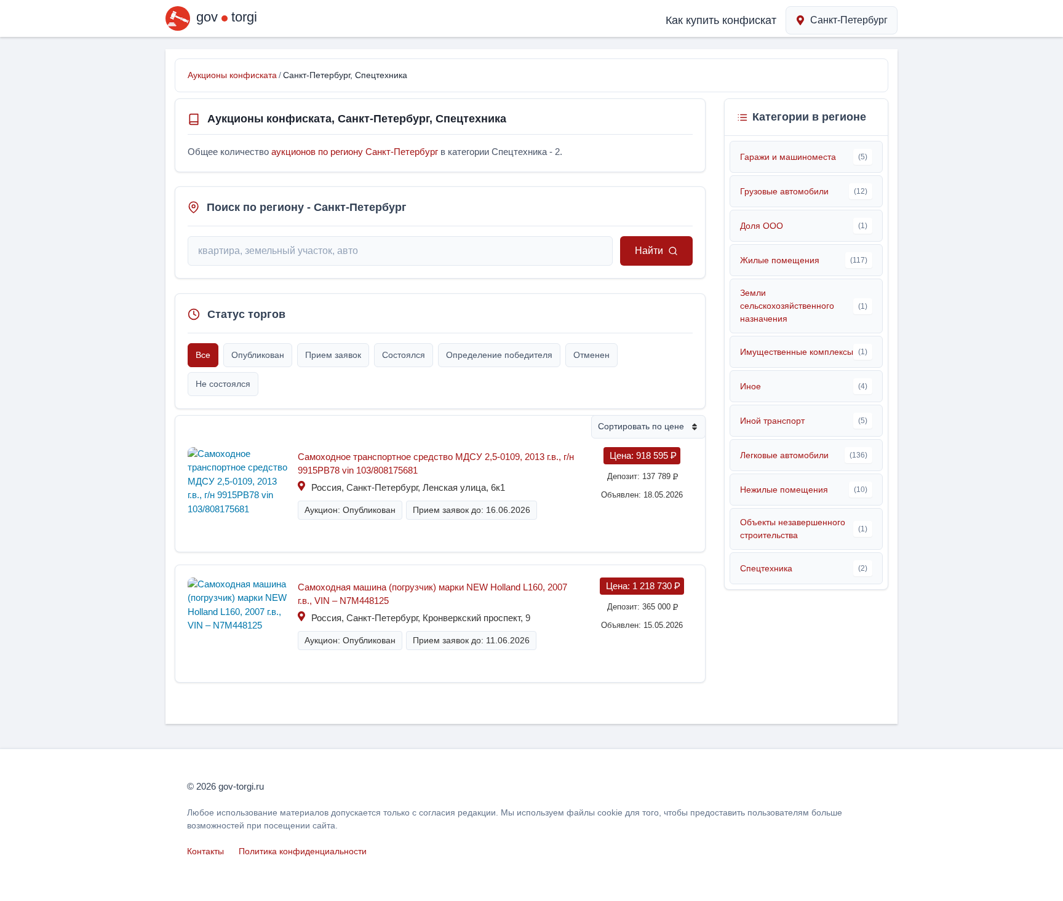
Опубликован (257, 355)
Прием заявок (333, 355)
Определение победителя (499, 355)
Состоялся (403, 355)
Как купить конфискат (721, 20)
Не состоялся (223, 384)
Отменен (591, 355)
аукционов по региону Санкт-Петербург (354, 151)
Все (203, 355)
